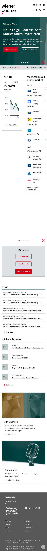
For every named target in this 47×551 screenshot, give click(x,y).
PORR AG (37, 111)
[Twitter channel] (39, 508)
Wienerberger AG (34, 151)
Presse (7, 524)
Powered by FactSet (28, 547)
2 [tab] (21, 62)
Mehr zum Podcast (30, 50)
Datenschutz (29, 528)
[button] (43, 62)
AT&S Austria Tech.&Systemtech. (35, 93)
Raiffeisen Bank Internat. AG (34, 121)
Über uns (8, 521)
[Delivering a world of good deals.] (11, 511)
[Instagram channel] (32, 508)
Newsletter (8, 531)
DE (34, 5)
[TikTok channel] (36, 508)
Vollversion (28, 531)
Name (29, 85)
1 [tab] (19, 62)
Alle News (10, 332)
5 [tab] (28, 62)
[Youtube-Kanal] (26, 508)
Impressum (28, 524)
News (7, 528)
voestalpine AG (33, 134)
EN (40, 5)
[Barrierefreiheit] (44, 5)
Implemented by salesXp (13, 549)
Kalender (10, 385)
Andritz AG (37, 172)
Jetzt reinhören (10, 50)
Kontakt (27, 521)
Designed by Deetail (28, 549)
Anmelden (36, 10)
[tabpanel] (23, 41)
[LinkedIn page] (29, 508)
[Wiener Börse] (9, 9)
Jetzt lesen (12, 434)
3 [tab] (23, 62)
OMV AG (36, 139)
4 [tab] (26, 62)
